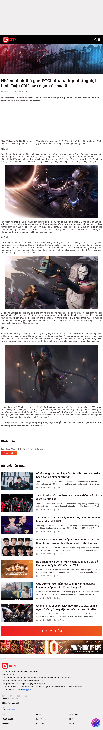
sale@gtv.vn (11, 710)
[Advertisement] (51, 17)
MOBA (71, 723)
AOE (4, 714)
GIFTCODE (40, 723)
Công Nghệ (73, 714)
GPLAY (38, 714)
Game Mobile (41, 719)
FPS (71, 719)
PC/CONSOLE (7, 719)
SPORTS (5, 723)
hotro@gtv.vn (26, 690)
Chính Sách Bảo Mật (10, 703)
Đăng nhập (9, 453)
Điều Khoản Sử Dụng (10, 698)
